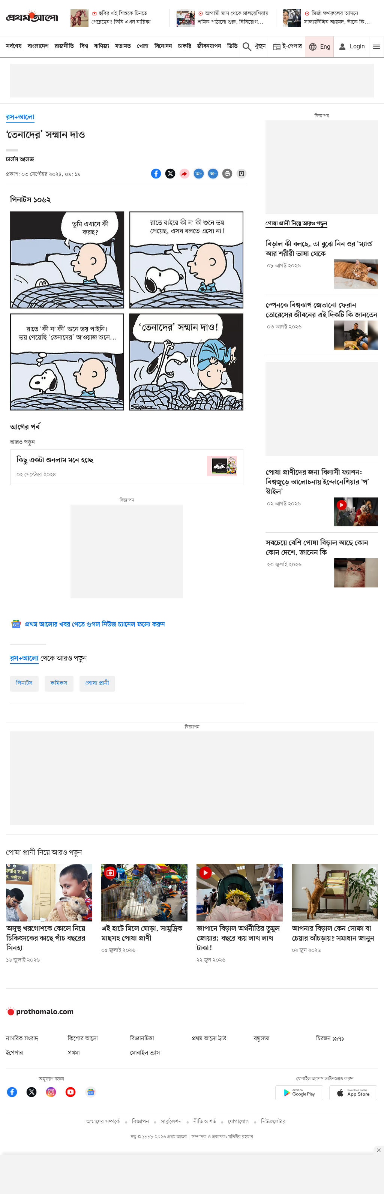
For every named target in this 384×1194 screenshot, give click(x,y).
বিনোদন (163, 46)
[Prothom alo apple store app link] (353, 1094)
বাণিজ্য (101, 46)
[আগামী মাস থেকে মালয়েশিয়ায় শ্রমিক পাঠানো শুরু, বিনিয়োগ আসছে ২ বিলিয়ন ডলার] (186, 18)
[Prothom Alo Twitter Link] (35, 1093)
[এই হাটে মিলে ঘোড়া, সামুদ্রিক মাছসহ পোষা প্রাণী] (144, 892)
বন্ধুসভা (262, 1039)
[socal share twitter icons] (171, 177)
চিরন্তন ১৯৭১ (330, 1039)
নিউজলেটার (273, 1121)
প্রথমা (74, 1053)
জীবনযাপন (209, 46)
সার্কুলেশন (171, 1121)
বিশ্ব (84, 46)
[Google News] (91, 1093)
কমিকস (59, 683)
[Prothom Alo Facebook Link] (16, 1093)
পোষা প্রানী (97, 683)
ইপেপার (14, 1053)
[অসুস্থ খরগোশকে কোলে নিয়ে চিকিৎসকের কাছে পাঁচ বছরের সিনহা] (49, 892)
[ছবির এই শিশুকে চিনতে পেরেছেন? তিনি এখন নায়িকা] (79, 18)
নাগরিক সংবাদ (22, 1039)
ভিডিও (234, 46)
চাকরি (184, 46)
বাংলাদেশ (38, 46)
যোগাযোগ (238, 1121)
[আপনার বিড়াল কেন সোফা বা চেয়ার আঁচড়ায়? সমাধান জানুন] (335, 892)
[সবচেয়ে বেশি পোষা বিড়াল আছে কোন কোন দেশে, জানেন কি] (356, 572)
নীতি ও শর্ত (205, 1121)
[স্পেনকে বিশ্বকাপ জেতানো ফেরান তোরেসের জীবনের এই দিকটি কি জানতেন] (356, 335)
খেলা (142, 46)
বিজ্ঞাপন (140, 1121)
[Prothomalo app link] (299, 1094)
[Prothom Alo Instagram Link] (54, 1093)
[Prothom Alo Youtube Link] (74, 1093)
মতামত (123, 46)
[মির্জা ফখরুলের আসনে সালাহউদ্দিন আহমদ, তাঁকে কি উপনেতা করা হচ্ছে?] (292, 18)
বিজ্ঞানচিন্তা (142, 1039)
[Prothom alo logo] (40, 1013)
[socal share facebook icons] (157, 177)
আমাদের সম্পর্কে (103, 1121)
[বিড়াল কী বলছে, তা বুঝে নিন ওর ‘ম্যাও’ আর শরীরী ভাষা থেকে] (356, 274)
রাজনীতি (64, 46)
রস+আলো (20, 117)
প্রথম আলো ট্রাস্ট (209, 1039)
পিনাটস (24, 683)
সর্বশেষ (14, 46)
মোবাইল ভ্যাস (145, 1053)
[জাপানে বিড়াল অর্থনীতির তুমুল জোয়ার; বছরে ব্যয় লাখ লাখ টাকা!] (239, 892)
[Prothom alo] (32, 17)
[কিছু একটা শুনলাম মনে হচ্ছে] (222, 466)
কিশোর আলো (83, 1039)
